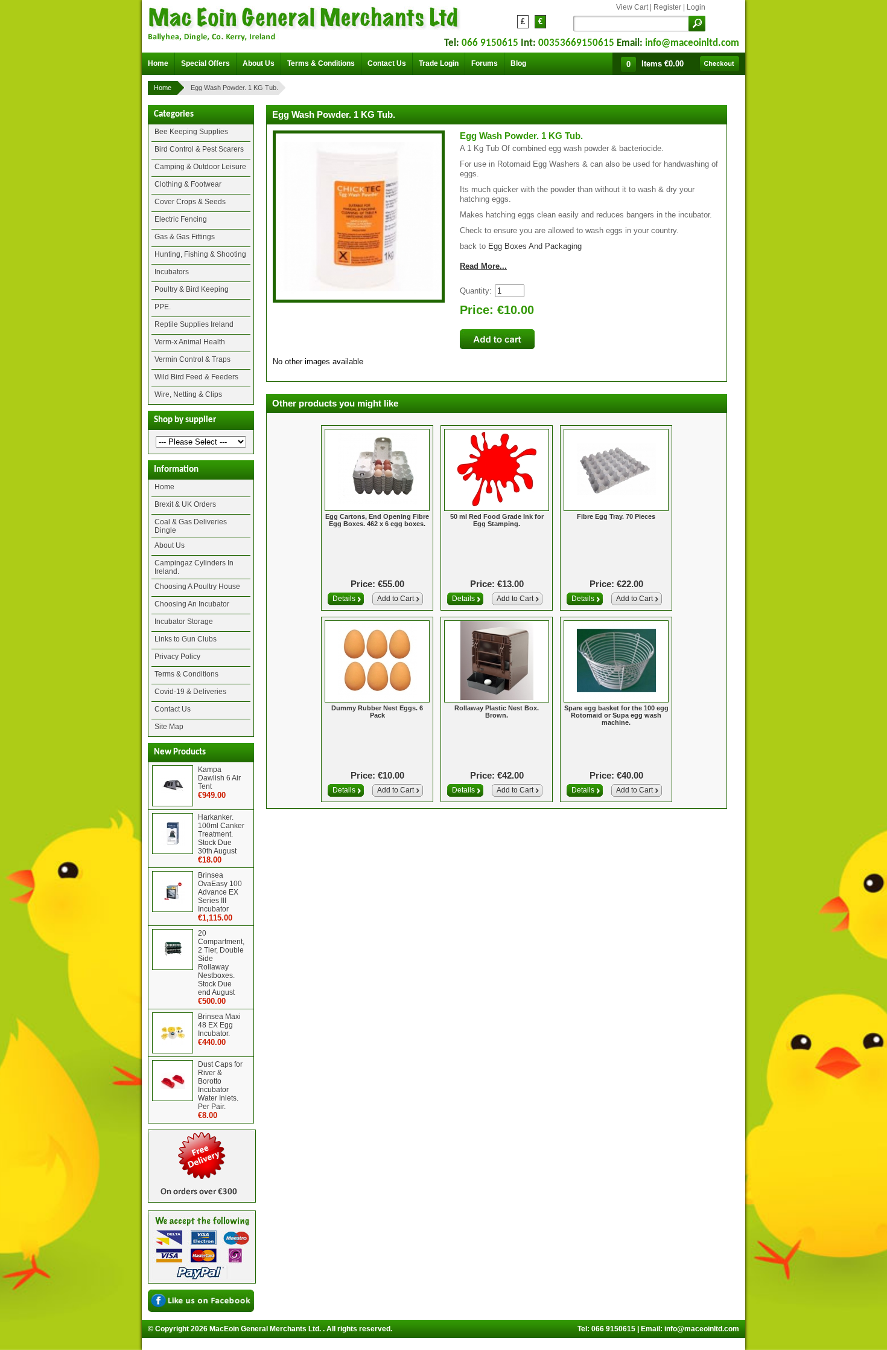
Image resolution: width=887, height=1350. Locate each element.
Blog (518, 63)
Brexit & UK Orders (185, 504)
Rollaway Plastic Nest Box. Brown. (496, 711)
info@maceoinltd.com (692, 43)
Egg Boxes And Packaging (535, 246)
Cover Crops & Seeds (190, 202)
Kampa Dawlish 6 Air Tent (219, 778)
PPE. (162, 307)
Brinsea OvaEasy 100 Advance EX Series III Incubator (220, 892)
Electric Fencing (180, 219)
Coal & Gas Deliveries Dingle (190, 526)
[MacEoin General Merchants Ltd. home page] (304, 21)
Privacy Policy (177, 656)
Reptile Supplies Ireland (194, 324)
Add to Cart (395, 598)
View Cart (632, 7)
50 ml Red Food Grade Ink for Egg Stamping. (497, 520)
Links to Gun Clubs (185, 639)
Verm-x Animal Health (189, 342)
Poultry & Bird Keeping (191, 289)
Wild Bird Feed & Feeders (196, 377)
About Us (169, 545)
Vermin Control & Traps (192, 359)
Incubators (171, 272)
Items (662, 63)
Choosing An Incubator (191, 604)
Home (162, 87)
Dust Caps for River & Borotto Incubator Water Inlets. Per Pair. (220, 1085)
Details (343, 598)
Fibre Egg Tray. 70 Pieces (616, 516)
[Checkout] (719, 63)
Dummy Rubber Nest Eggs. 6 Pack (377, 711)
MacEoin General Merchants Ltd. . (267, 1329)
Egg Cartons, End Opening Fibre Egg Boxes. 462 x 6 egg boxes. (377, 520)
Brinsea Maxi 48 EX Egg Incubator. (219, 1025)
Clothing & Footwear (187, 184)
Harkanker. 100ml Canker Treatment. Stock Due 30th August (221, 834)
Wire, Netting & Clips (188, 394)
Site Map (168, 726)
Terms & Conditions (186, 674)
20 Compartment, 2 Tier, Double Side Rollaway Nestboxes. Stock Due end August (221, 963)
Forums (484, 63)
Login (696, 7)
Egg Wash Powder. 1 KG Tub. (234, 87)
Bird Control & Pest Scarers (199, 149)
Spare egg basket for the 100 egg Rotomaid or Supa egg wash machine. (616, 715)
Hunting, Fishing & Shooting (200, 254)
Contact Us (172, 709)
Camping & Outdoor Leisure (200, 166)
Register (667, 7)
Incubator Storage (183, 621)
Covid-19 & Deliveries (190, 691)
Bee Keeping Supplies (191, 131)
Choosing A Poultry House (197, 586)
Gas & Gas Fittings (184, 237)
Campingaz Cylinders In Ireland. (194, 567)
